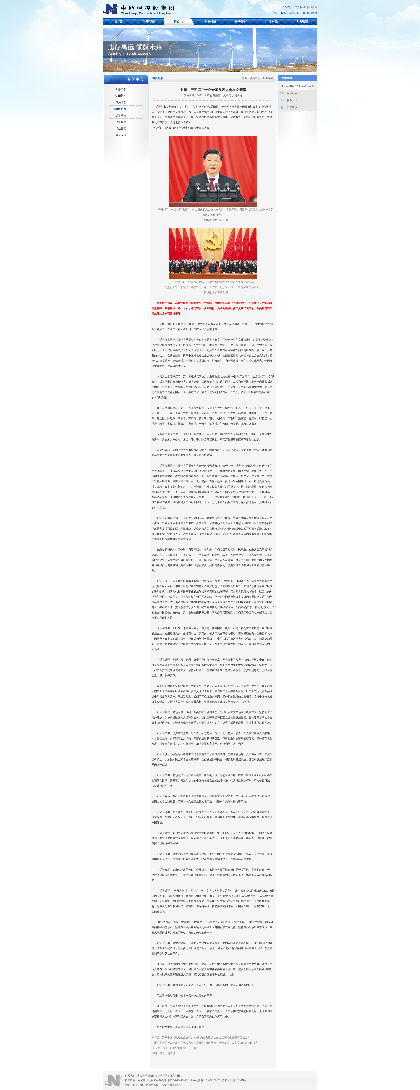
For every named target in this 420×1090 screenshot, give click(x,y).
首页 (244, 78)
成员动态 (121, 102)
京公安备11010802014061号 (208, 1080)
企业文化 (271, 21)
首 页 (118, 21)
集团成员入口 (292, 12)
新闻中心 (179, 21)
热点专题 (121, 135)
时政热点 (121, 108)
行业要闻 (121, 128)
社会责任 (241, 21)
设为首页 (287, 7)
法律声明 (143, 1075)
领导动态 (121, 89)
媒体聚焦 (121, 115)
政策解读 (121, 122)
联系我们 (292, 100)
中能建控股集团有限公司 (140, 9)
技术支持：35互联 (235, 1080)
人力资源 (302, 21)
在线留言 (312, 7)
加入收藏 (299, 7)
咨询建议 (292, 107)
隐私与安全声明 (158, 1075)
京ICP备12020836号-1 (179, 1080)
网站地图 (292, 93)
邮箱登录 (311, 12)
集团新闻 (121, 95)
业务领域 (210, 21)
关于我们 (149, 21)
